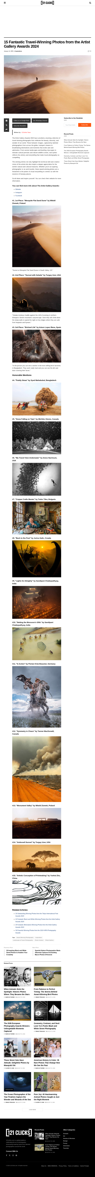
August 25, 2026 (20, 997)
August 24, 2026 (51, 997)
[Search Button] (90, 3)
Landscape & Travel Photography (23, 940)
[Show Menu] (5, 3)
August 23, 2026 (51, 1031)
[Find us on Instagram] (13, 1155)
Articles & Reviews (69, 1138)
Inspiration (39, 937)
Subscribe (84, 125)
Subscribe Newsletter (20, 126)
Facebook (18, 195)
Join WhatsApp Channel (40, 120)
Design (65, 1141)
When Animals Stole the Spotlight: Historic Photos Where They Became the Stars (17, 991)
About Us (43, 1166)
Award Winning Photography (25, 937)
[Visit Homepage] (47, 3)
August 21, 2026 (50, 1102)
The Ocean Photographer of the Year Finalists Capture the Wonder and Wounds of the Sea (17, 1097)
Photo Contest (39, 940)
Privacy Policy (63, 1166)
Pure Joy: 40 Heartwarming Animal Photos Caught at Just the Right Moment (46, 1097)
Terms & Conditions (73, 1166)
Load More (32, 1109)
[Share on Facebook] (6, 120)
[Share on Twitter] (6, 125)
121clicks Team (26, 132)
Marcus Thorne (10, 997)
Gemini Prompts (84, 1166)
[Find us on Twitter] (9, 1155)
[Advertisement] (47, 21)
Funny (65, 1143)
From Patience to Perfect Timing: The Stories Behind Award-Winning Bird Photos (46, 991)
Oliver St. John (9, 1068)
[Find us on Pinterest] (16, 1155)
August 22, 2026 (20, 1068)
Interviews (66, 1145)
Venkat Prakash (40, 997)
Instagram (18, 192)
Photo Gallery (49, 940)
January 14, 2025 (8, 51)
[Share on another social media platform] (6, 129)
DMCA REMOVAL (52, 1166)
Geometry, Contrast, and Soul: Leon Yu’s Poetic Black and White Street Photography (47, 1026)
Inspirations (18, 51)
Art (64, 1136)
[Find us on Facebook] (6, 1155)
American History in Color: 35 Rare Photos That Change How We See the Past (47, 1062)
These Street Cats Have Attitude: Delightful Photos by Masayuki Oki (16, 1062)
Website (18, 189)
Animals (7, 984)
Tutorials (66, 1148)
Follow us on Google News (21, 120)
